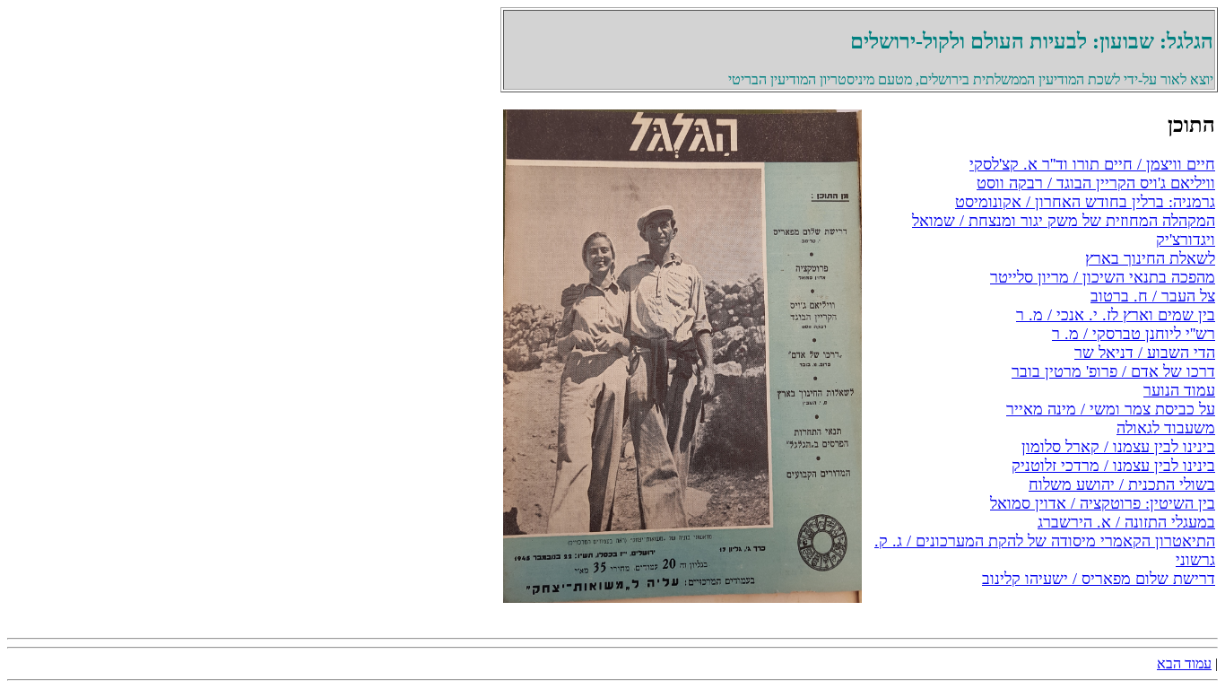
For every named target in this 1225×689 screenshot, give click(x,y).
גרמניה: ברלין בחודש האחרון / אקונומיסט (1085, 202)
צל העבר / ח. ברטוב (1152, 296)
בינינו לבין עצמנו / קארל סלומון (1118, 447)
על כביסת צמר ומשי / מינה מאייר (1110, 409)
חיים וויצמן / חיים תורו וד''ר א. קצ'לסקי (1092, 164)
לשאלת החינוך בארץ (1150, 258)
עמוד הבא (1184, 663)
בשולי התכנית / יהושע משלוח (1122, 484)
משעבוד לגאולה (1165, 428)
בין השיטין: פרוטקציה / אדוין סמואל (1102, 503)
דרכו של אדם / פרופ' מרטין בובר (1113, 371)
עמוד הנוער (1179, 390)
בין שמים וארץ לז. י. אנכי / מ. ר (1115, 315)
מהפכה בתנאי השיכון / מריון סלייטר (1102, 277)
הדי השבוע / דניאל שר (1144, 353)
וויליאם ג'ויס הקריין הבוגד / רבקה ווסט (1096, 183)
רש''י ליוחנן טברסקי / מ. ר (1133, 334)
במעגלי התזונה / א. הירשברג (1126, 522)
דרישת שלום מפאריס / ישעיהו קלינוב (1098, 579)
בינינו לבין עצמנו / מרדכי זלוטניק (1113, 466)
